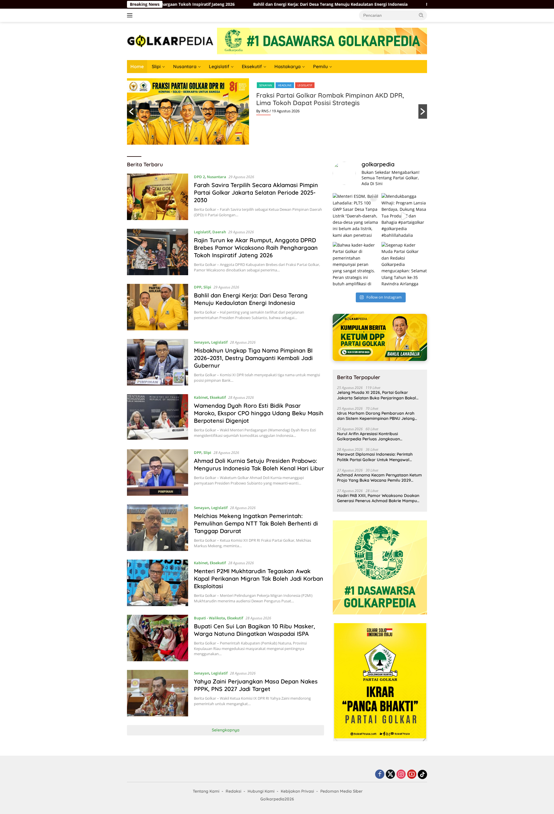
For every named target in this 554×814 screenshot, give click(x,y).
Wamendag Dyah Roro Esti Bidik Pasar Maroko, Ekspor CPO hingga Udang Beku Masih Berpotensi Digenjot (258, 413)
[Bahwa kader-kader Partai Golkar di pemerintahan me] (355, 265)
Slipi (156, 66)
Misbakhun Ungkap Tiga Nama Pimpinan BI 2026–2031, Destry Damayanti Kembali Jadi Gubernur (423, 4)
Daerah (219, 231)
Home (137, 66)
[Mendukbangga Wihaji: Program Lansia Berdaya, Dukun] (404, 216)
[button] (421, 15)
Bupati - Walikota (209, 618)
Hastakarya (287, 66)
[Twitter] (390, 775)
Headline (285, 85)
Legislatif (219, 66)
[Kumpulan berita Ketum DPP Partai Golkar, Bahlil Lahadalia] (380, 337)
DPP (197, 287)
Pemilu (320, 66)
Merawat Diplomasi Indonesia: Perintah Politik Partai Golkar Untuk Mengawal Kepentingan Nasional (375, 457)
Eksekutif (252, 66)
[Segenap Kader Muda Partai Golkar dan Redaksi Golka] (404, 265)
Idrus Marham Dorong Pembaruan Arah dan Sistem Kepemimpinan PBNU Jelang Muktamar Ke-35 (376, 416)
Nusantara (184, 66)
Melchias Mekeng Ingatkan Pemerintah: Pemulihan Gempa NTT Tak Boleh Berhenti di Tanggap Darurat (256, 523)
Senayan (265, 85)
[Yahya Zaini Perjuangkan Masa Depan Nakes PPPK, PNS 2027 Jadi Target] (157, 693)
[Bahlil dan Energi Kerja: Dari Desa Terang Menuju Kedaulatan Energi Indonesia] (157, 307)
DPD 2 (199, 176)
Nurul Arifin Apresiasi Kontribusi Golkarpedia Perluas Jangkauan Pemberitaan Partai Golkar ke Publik (372, 436)
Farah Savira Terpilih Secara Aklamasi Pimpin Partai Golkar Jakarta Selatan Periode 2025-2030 (256, 192)
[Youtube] (411, 775)
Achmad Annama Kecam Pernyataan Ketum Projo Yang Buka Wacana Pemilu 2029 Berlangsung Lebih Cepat (379, 477)
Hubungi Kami (261, 791)
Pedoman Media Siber (341, 791)
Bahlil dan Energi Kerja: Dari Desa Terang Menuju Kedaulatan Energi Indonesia (231, 4)
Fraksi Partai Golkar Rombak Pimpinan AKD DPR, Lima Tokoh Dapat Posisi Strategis (330, 99)
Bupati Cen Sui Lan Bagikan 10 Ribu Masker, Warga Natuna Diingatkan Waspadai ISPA (254, 630)
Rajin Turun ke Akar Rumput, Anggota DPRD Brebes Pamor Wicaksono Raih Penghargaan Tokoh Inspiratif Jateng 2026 (256, 247)
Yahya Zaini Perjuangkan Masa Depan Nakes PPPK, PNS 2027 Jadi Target (256, 685)
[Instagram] (401, 775)
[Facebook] (379, 775)
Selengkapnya (225, 730)
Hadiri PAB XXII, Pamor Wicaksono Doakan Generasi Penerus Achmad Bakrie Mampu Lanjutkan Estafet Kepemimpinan (378, 498)
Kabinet (201, 397)
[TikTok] (422, 774)
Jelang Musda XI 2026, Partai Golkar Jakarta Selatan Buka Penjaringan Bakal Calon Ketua (376, 395)
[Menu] (131, 15)
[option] (277, 111)
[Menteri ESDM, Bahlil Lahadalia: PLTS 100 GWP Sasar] (355, 216)
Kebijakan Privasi (297, 791)
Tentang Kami (206, 791)
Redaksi (233, 791)
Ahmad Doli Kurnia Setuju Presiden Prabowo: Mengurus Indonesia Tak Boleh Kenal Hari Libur (259, 464)
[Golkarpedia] (170, 40)
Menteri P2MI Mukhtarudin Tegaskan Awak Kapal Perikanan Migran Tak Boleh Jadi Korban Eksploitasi (258, 578)
